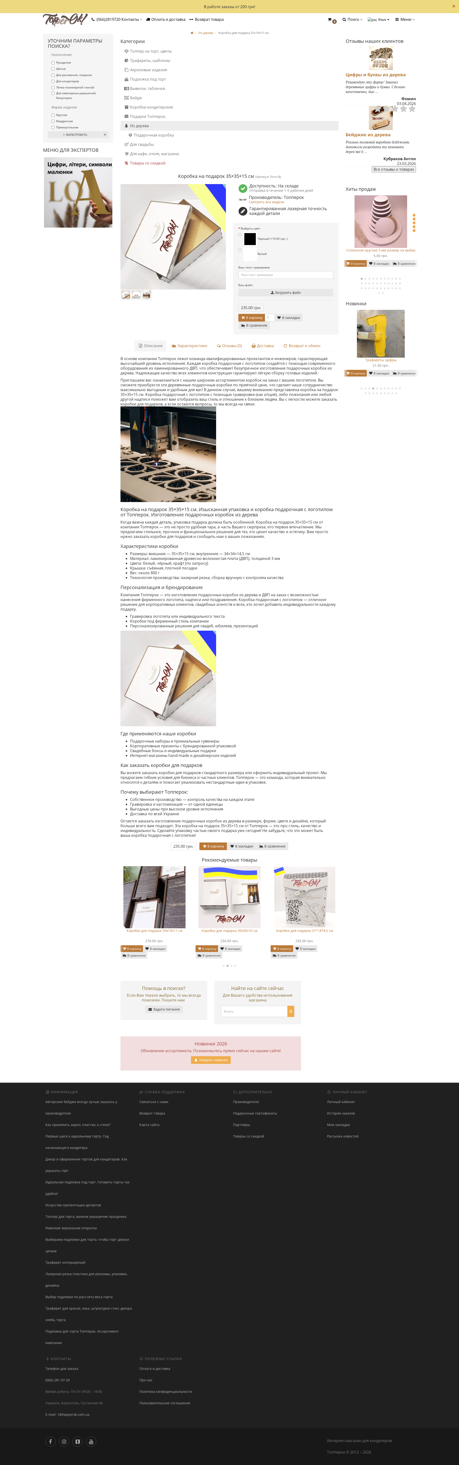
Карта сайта (149, 1124)
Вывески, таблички (147, 88)
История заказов (341, 1113)
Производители (246, 1101)
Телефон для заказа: (62, 1368)
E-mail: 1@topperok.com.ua (67, 1414)
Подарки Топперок (147, 116)
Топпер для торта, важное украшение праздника (85, 1216)
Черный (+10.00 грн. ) (272, 239)
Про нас (146, 1380)
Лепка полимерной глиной (75, 87)
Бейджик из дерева (368, 134)
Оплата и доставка (168, 19)
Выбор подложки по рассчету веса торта (79, 1297)
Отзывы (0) (231, 345)
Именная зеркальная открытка (71, 1228)
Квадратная (64, 121)
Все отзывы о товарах (394, 169)
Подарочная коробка (153, 135)
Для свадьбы (141, 144)
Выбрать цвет (250, 228)
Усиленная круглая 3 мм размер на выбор (381, 250)
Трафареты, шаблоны (149, 60)
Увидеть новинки (213, 1060)
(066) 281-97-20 (57, 1380)
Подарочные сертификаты (255, 1113)
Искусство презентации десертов (73, 1205)
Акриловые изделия (148, 69)
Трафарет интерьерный (65, 1262)
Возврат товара (209, 19)
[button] (332, 19)
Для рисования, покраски (74, 75)
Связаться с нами (153, 1101)
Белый (262, 254)
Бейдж (135, 97)
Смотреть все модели (266, 202)
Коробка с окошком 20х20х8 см (309, 930)
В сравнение (256, 325)
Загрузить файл (287, 292)
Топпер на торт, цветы (150, 51)
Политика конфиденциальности (165, 1391)
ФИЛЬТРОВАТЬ (76, 135)
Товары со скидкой (147, 163)
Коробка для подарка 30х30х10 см (159, 930)
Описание (153, 345)
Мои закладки (338, 1124)
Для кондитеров (67, 81)
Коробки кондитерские (151, 107)
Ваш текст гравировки (254, 267)
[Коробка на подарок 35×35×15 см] (173, 237)
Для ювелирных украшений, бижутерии (76, 95)
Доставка (265, 345)
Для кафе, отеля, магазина (154, 153)
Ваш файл (245, 285)
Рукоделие (63, 62)
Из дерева (139, 125)
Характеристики (192, 345)
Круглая (61, 115)
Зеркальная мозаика (381, 360)
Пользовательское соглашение (164, 1403)
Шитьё (61, 69)
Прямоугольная (67, 127)
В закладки (290, 317)
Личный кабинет (341, 1101)
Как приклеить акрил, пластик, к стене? (77, 1124)
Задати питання (166, 1009)
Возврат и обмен (304, 345)
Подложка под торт (147, 79)
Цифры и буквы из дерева (376, 74)
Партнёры (241, 1124)
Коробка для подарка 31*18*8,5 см (234, 930)
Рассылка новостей (343, 1136)
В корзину (253, 317)
